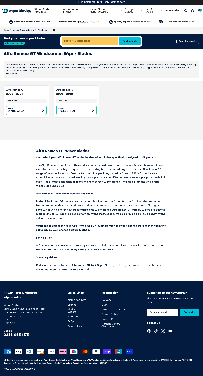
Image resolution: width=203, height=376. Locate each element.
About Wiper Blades (71, 10)
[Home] (16, 11)
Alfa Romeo (43, 30)
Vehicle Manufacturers (23, 30)
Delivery (106, 300)
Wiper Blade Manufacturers (99, 10)
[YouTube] (170, 331)
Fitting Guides (129, 10)
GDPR (105, 305)
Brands (72, 305)
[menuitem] (149, 331)
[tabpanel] (111, 41)
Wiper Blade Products (41, 10)
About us (73, 317)
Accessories (172, 11)
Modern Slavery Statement (111, 325)
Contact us (75, 326)
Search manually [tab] (188, 41)
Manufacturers (77, 300)
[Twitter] (163, 331)
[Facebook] (149, 331)
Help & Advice (149, 10)
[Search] (185, 10)
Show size (12, 101)
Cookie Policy (110, 314)
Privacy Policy (110, 319)
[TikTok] (156, 331)
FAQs (71, 321)
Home (6, 30)
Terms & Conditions (113, 310)
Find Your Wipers (73, 311)
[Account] (192, 11)
